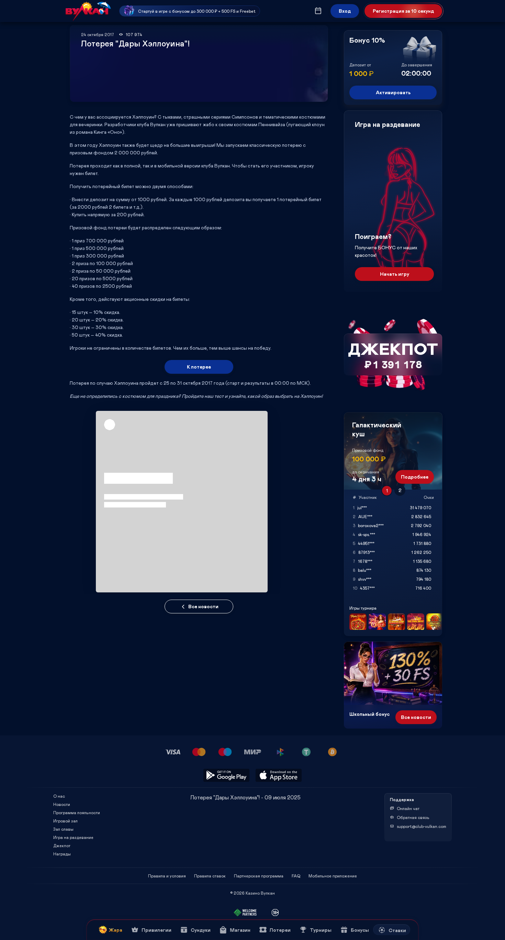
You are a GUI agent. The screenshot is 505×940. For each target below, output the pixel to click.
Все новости (203, 606)
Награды (62, 853)
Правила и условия (167, 875)
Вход (345, 11)
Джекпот (61, 845)
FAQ (296, 875)
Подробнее (414, 476)
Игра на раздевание (73, 837)
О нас (59, 796)
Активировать (393, 92)
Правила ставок (210, 875)
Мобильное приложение (332, 875)
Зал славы (63, 829)
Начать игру (394, 274)
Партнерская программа (258, 875)
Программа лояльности (76, 812)
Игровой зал (65, 820)
